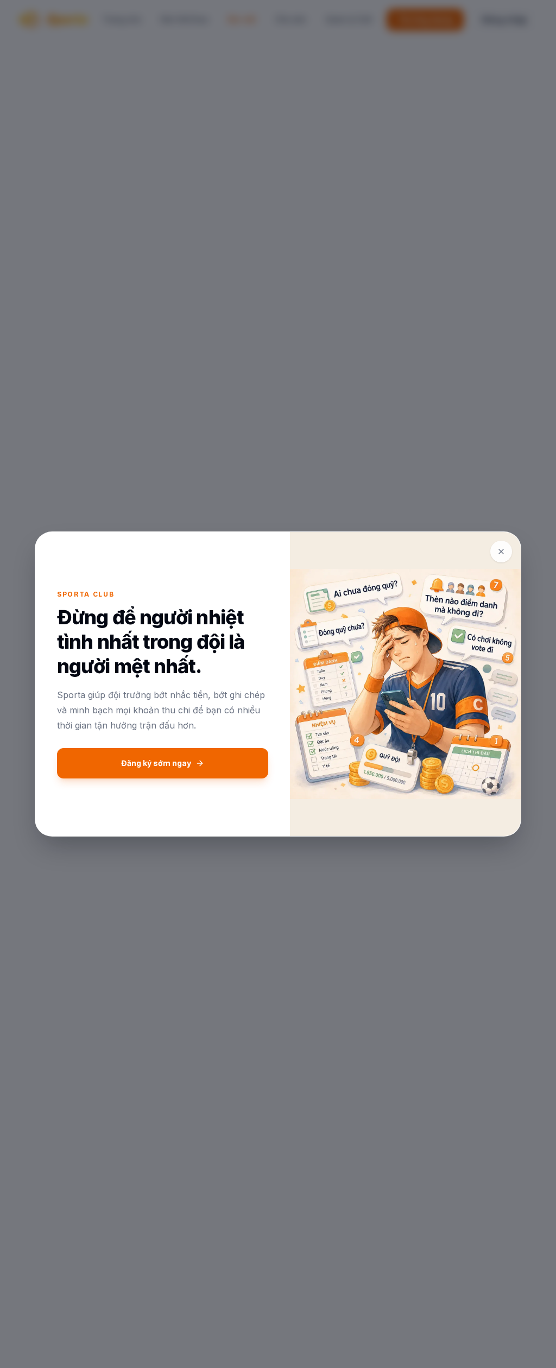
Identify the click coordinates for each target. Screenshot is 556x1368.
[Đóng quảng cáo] (501, 551)
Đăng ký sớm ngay (156, 763)
